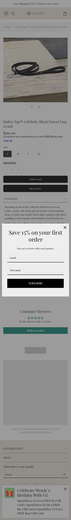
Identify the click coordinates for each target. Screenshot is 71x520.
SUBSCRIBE (35, 283)
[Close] (65, 227)
